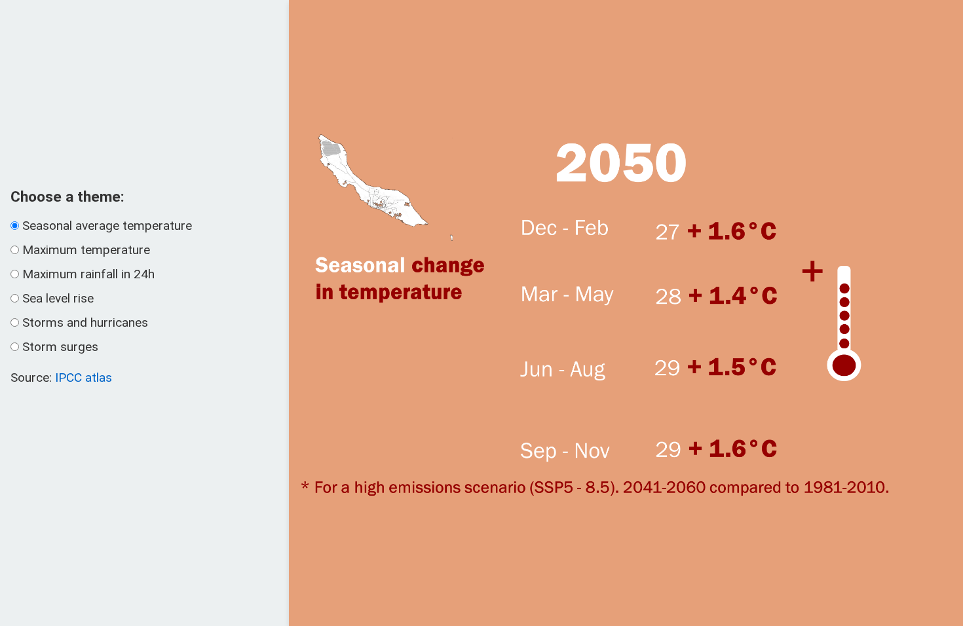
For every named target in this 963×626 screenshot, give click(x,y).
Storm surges (60, 346)
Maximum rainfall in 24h (88, 274)
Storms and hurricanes (85, 322)
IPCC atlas (83, 377)
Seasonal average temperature (107, 225)
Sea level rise (58, 298)
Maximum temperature (86, 249)
